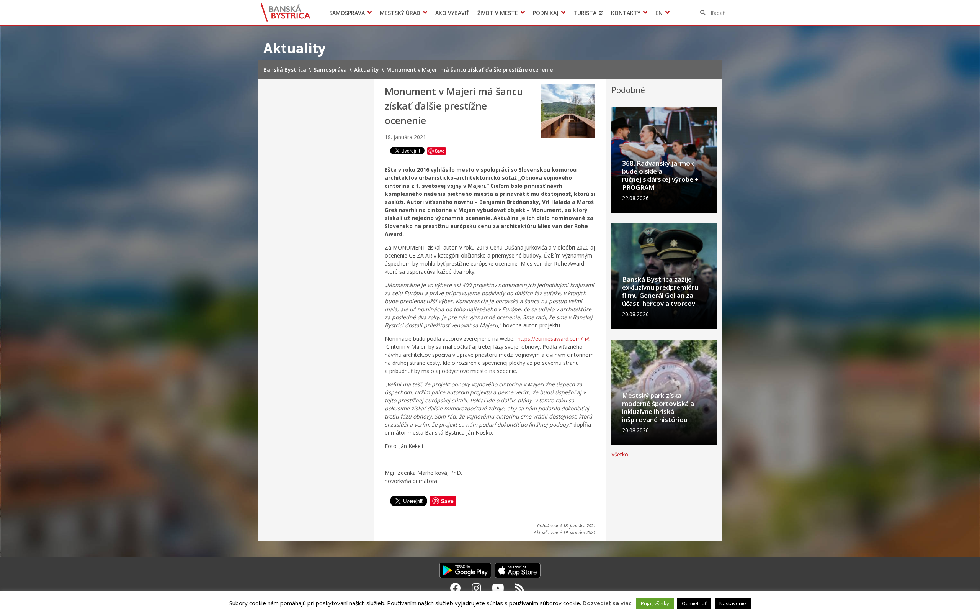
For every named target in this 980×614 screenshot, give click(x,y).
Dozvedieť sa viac (607, 603)
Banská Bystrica (286, 13)
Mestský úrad (400, 12)
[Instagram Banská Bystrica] (476, 588)
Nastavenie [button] (732, 603)
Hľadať (716, 12)
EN (659, 12)
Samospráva (347, 12)
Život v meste (497, 12)
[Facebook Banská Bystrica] (455, 588)
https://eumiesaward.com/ (550, 338)
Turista (584, 12)
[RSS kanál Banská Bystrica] (519, 588)
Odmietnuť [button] (694, 603)
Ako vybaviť (452, 12)
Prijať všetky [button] (655, 603)
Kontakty (625, 12)
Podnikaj (546, 12)
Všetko (619, 454)
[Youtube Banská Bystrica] (498, 588)
